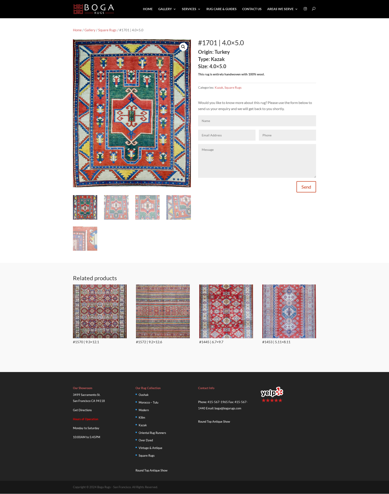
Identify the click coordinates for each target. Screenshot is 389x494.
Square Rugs (107, 30)
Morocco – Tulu (148, 402)
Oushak (144, 395)
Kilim (142, 417)
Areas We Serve (280, 9)
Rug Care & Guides (221, 9)
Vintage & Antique (150, 448)
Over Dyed (146, 440)
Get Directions (82, 410)
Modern (144, 410)
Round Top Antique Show (151, 470)
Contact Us (252, 9)
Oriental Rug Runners (152, 433)
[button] (183, 47)
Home (148, 9)
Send (306, 186)
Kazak (219, 87)
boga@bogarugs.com (228, 408)
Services (189, 9)
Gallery (165, 9)
